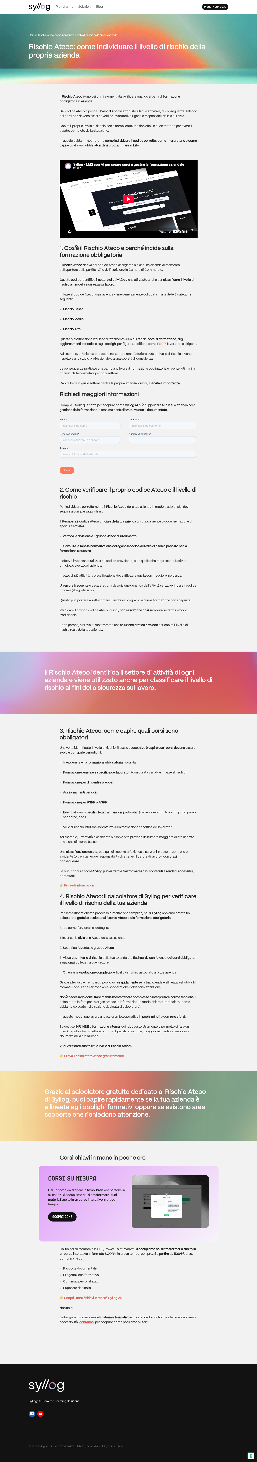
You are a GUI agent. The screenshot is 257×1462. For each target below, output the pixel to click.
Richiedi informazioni (79, 885)
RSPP (161, 344)
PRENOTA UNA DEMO (215, 7)
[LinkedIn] (32, 1414)
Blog (99, 6)
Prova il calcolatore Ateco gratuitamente (94, 1056)
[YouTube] (40, 1414)
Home (32, 35)
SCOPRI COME (62, 1217)
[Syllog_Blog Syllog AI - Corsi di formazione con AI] (39, 7)
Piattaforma (64, 6)
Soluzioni (84, 6)
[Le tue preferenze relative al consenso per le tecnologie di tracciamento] (251, 1456)
